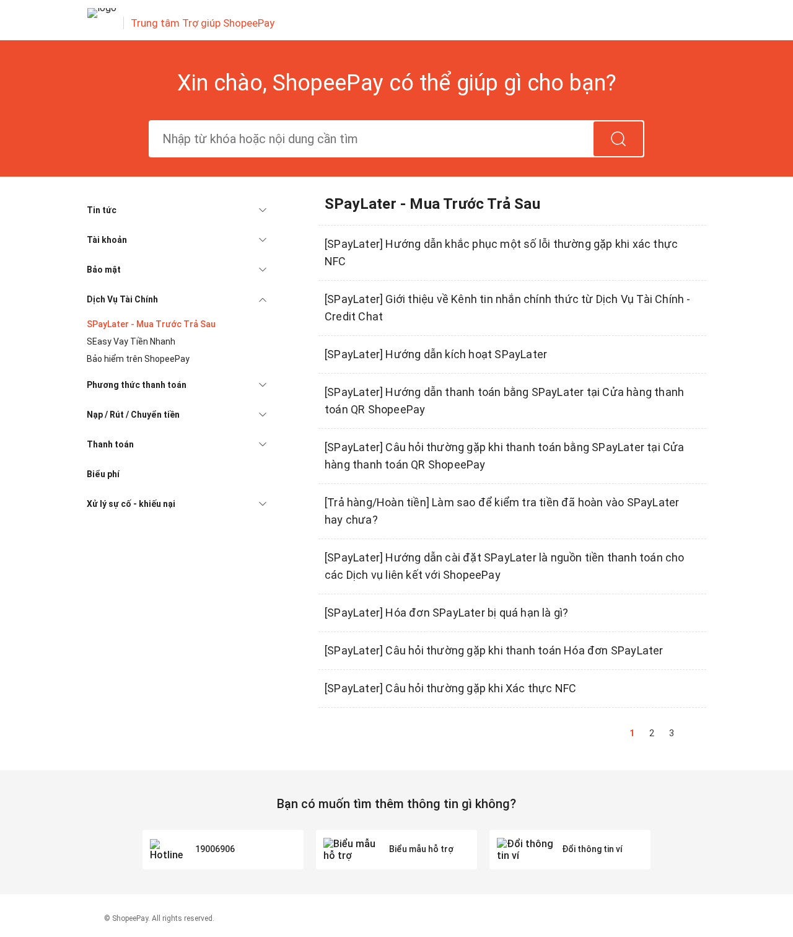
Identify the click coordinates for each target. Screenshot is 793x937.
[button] (176, 210)
